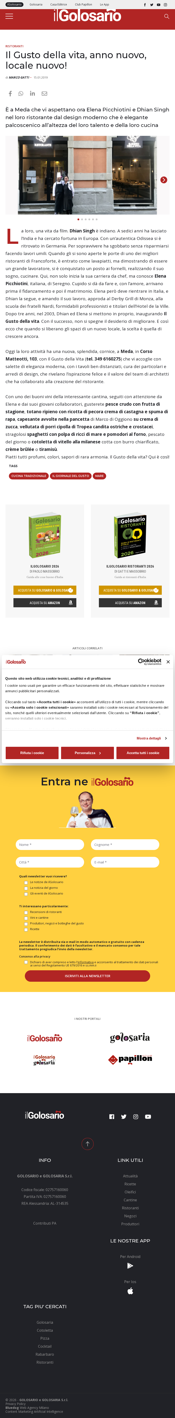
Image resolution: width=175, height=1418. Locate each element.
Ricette (34, 929)
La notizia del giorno (44, 888)
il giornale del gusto (70, 476)
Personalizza (85, 753)
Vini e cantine (39, 918)
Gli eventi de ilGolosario (46, 893)
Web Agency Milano (34, 1407)
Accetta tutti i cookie (143, 753)
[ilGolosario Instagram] (165, 4)
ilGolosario (14, 4)
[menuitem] (44, 1223)
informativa (86, 962)
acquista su (45, 590)
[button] (163, 179)
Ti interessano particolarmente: (44, 906)
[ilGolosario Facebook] (145, 4)
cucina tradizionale (28, 476)
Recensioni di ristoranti (46, 912)
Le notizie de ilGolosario (46, 882)
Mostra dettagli (149, 738)
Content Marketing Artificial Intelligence (34, 1411)
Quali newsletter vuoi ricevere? (43, 876)
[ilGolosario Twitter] (152, 4)
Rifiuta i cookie (32, 753)
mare (99, 476)
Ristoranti (14, 46)
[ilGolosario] (87, 13)
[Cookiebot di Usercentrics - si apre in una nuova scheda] (141, 661)
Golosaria (36, 4)
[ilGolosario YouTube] (158, 4)
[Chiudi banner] (168, 661)
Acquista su (45, 603)
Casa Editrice (58, 4)
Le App (104, 4)
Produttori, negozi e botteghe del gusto (57, 923)
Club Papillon (83, 4)
